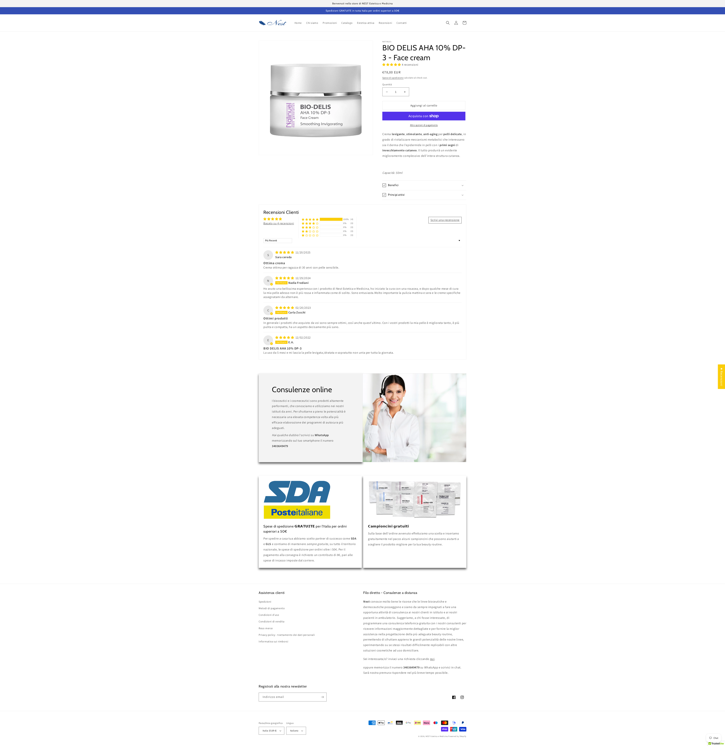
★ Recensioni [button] (721, 376)
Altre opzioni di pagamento (424, 125)
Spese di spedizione (392, 77)
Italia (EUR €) (270, 730)
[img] (285, 252)
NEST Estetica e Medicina (437, 736)
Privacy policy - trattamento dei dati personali (287, 635)
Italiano (294, 730)
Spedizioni (265, 601)
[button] (448, 23)
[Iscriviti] (322, 697)
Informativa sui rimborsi (273, 641)
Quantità (387, 84)
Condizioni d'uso (269, 615)
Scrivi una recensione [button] (445, 220)
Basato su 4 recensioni (278, 223)
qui (432, 659)
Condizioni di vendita (272, 621)
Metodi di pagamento (272, 608)
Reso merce (266, 628)
